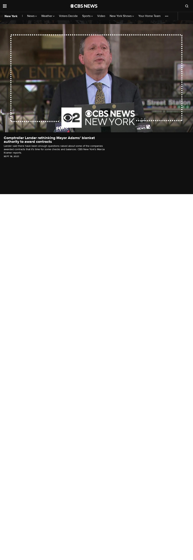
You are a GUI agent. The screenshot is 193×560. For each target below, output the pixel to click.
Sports (86, 16)
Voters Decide (68, 16)
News (31, 16)
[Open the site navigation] (30, 6)
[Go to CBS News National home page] (83, 6)
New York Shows (121, 16)
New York (11, 16)
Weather (47, 16)
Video (101, 16)
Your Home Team (149, 16)
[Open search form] (186, 6)
